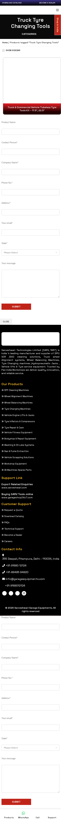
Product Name (8, 122)
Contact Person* (9, 142)
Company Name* (9, 162)
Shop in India (57, 25)
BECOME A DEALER (47, 3)
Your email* (7, 223)
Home (5, 42)
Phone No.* (7, 182)
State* (4, 243)
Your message (8, 263)
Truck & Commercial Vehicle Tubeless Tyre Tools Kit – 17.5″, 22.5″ (32, 109)
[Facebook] (4, 593)
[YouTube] (17, 593)
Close (6, 321)
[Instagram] (24, 593)
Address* (6, 203)
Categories (29, 34)
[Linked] (11, 593)
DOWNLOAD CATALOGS (12, 3)
